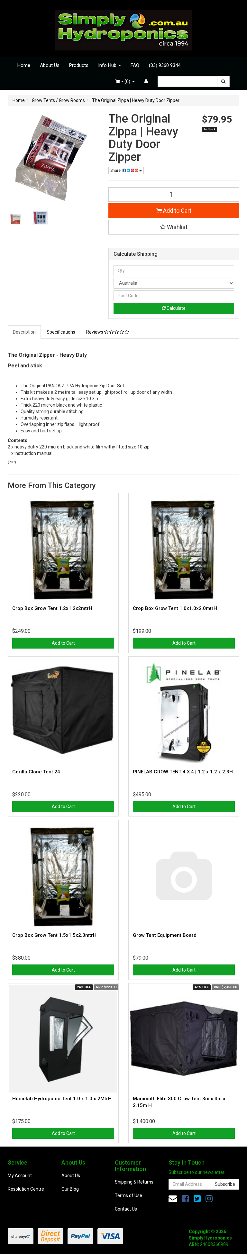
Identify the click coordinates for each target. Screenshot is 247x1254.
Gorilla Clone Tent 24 (36, 772)
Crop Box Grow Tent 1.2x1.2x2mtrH (52, 608)
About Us (49, 65)
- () (126, 81)
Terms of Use (128, 1195)
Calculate (176, 308)
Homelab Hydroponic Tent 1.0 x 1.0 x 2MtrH (62, 1099)
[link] (185, 1198)
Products (78, 65)
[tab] (24, 332)
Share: (116, 170)
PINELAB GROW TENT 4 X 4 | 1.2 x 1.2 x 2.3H (183, 772)
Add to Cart (176, 210)
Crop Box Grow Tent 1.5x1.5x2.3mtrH (54, 935)
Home (23, 65)
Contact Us (126, 1209)
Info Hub (108, 65)
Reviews (95, 332)
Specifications (61, 332)
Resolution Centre (26, 1189)
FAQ (135, 65)
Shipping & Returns (134, 1182)
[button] (174, 227)
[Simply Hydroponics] (123, 28)
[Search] (223, 81)
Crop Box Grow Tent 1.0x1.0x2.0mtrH (175, 608)
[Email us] (173, 1198)
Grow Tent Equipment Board (165, 935)
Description (24, 332)
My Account (20, 1175)
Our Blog (70, 1189)
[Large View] (15, 218)
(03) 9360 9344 (164, 65)
